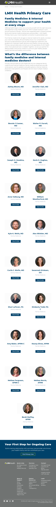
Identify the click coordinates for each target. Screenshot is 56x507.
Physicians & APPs (46, 480)
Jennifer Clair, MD (40, 87)
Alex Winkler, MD (40, 234)
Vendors (43, 485)
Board (42, 483)
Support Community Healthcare (20, 490)
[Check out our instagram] (10, 501)
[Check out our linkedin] (13, 501)
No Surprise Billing (34, 485)
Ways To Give (20, 494)
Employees (44, 482)
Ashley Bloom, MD (16, 87)
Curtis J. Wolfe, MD (15, 270)
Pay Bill (19, 466)
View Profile (15, 94)
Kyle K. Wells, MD (15, 234)
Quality (19, 483)
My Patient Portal (22, 465)
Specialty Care (33, 468)
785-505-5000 (45, 469)
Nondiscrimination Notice (46, 502)
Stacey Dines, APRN (40, 344)
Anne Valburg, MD (16, 197)
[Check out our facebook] (4, 501)
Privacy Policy (44, 501)
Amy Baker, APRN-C (15, 344)
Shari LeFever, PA (15, 307)
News (18, 482)
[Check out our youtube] (7, 501)
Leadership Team (21, 493)
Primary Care (32, 466)
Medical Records (21, 468)
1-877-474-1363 (45, 474)
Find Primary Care (28, 454)
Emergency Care (33, 465)
